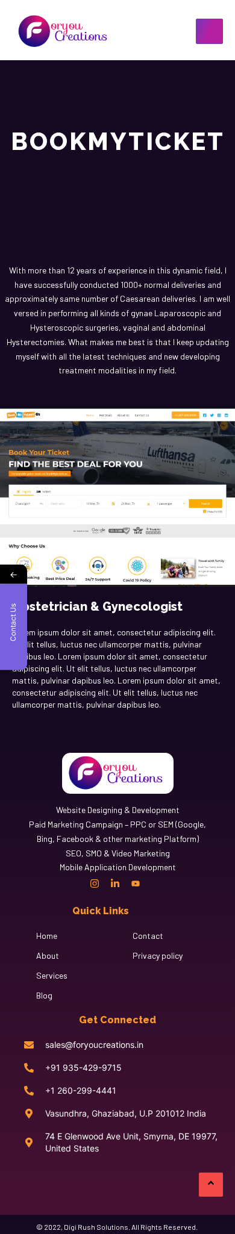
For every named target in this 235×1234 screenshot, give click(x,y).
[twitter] (156, 883)
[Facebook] (74, 883)
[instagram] (95, 883)
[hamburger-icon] (209, 31)
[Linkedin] (115, 883)
